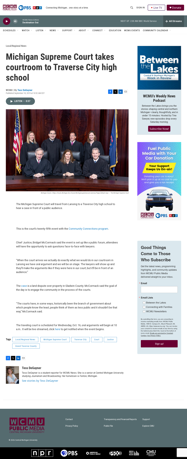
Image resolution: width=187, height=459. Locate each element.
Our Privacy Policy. (154, 335)
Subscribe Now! (159, 128)
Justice (110, 339)
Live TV (157, 7)
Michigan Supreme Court (55, 339)
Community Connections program (88, 228)
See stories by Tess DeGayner (40, 380)
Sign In (140, 7)
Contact (69, 419)
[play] (6, 21)
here (58, 329)
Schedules (9, 30)
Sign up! (159, 343)
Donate (176, 7)
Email (144, 283)
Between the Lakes (156, 302)
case (24, 285)
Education (115, 30)
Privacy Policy (71, 426)
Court (96, 339)
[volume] (15, 21)
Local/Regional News (16, 45)
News (53, 30)
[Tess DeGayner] (12, 375)
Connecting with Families (159, 307)
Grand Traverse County (26, 346)
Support (67, 30)
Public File (108, 426)
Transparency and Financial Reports (120, 419)
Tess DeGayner (25, 90)
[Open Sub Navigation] (18, 30)
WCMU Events (132, 30)
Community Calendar (155, 30)
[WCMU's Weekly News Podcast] (159, 68)
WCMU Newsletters (156, 311)
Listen (39, 30)
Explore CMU (148, 426)
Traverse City (80, 339)
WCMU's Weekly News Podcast (159, 98)
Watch (26, 30)
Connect (97, 30)
